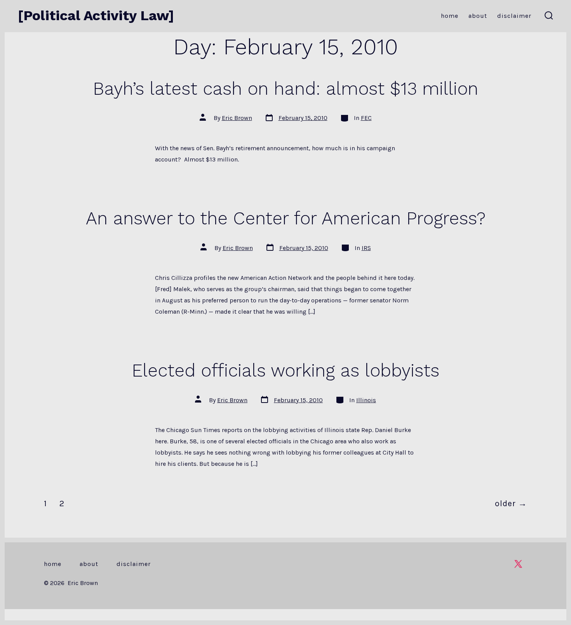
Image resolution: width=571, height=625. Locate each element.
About (477, 15)
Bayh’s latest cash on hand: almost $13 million (285, 88)
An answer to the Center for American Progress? (286, 218)
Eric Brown (237, 118)
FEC (366, 118)
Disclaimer (514, 15)
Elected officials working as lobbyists (285, 370)
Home (449, 15)
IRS (366, 248)
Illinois (366, 400)
